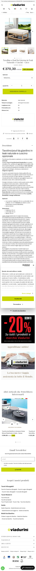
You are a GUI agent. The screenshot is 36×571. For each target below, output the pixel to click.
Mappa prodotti (5, 551)
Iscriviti (18, 469)
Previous (3, 31)
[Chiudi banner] (33, 265)
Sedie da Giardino (24, 510)
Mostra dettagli (26, 293)
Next (33, 31)
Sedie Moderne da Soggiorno (10, 510)
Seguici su (5, 547)
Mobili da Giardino (7, 513)
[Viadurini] (18, 5)
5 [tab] (22, 443)
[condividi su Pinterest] (27, 139)
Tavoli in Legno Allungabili (25, 489)
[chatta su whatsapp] (3, 568)
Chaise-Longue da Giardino (8, 516)
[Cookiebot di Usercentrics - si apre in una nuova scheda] (22, 265)
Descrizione (7, 145)
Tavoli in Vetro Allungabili (8, 491)
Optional (5, 74)
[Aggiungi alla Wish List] (17, 424)
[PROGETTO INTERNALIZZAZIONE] (11, 557)
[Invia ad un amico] (14, 139)
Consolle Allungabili (21, 491)
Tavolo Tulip (16, 502)
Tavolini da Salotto (6, 499)
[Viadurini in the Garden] (18, 119)
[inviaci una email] (3, 9)
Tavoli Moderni (6, 495)
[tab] (18, 145)
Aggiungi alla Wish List (19, 131)
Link (5, 465)
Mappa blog (23, 551)
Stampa (30, 133)
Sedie (3, 505)
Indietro (5, 12)
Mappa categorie (14, 551)
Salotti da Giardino (22, 516)
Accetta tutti (18, 298)
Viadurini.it (5, 540)
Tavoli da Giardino (25, 502)
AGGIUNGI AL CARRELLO (18, 91)
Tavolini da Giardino (19, 311)
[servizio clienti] (9, 9)
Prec (27, 12)
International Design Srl (11, 536)
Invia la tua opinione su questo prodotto (15, 133)
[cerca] (2, 5)
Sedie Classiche (5, 508)
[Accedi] (21, 9)
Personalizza (17, 304)
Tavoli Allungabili (7, 486)
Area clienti (6, 543)
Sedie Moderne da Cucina (18, 508)
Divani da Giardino (7, 519)
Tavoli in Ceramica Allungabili (9, 489)
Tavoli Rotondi (5, 497)
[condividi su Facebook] (23, 139)
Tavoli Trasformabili (6, 502)
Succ (31, 12)
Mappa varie (31, 551)
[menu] (34, 5)
